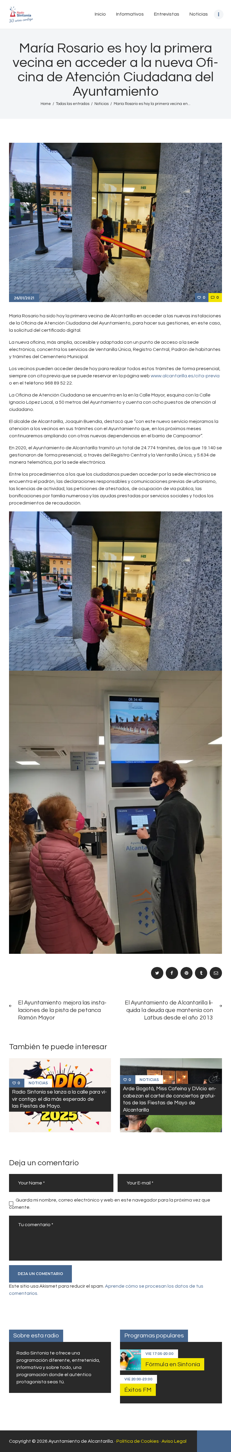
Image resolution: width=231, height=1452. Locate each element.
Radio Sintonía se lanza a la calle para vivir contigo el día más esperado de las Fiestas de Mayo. (59, 1099)
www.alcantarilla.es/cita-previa (185, 375)
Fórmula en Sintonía (172, 1364)
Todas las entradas (72, 104)
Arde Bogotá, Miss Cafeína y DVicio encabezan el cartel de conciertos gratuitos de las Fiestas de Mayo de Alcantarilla (169, 1099)
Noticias (101, 104)
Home (46, 104)
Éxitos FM (138, 1390)
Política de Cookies (137, 1441)
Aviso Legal (174, 1441)
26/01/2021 (24, 298)
